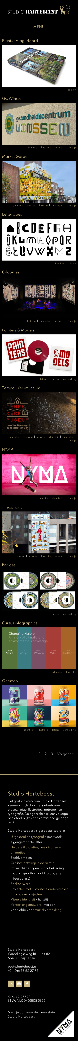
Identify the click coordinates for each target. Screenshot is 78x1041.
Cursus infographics (19, 623)
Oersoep (10, 681)
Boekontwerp (20, 884)
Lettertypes (12, 214)
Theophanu (12, 507)
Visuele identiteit (23, 899)
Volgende (65, 754)
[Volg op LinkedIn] (11, 984)
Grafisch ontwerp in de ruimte (32, 863)
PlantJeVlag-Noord (20, 41)
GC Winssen (13, 99)
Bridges (8, 565)
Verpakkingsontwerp (26, 905)
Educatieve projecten (26, 894)
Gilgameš (10, 272)
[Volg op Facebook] (27, 984)
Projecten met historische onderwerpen (39, 889)
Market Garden (16, 157)
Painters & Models (18, 330)
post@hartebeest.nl (22, 966)
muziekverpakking (47, 910)
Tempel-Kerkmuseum (21, 388)
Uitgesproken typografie (28, 837)
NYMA (8, 449)
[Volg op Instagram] (19, 984)
